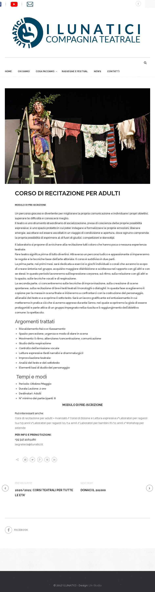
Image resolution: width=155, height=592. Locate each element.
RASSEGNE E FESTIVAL (75, 71)
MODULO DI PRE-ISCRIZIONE (30, 205)
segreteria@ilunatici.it (29, 444)
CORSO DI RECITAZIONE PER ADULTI (67, 193)
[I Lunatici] (77, 32)
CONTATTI (113, 71)
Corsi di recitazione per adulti (33, 418)
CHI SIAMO (24, 71)
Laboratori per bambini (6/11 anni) (101, 423)
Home (8, 71)
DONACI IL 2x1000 (93, 490)
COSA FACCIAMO (45, 71)
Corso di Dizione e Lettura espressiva (93, 418)
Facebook (21, 530)
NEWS (97, 71)
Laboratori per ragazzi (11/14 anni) (55, 423)
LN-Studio (95, 585)
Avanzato (60, 418)
